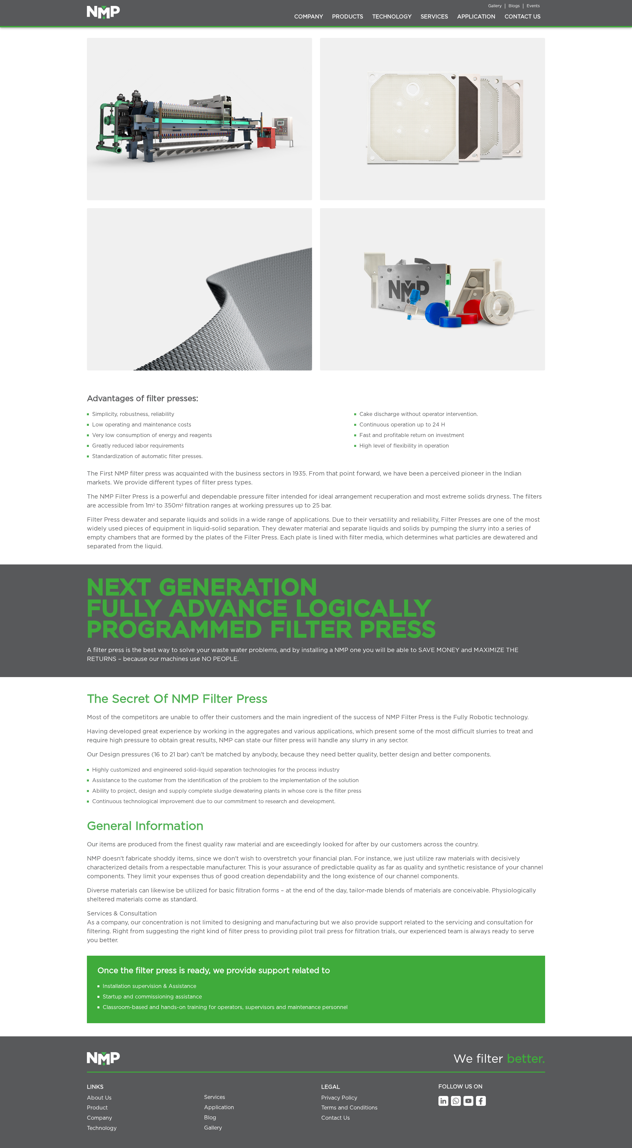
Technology (391, 16)
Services (434, 16)
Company (308, 16)
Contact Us (522, 16)
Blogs (514, 6)
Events (533, 6)
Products (347, 16)
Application (476, 16)
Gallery (495, 6)
